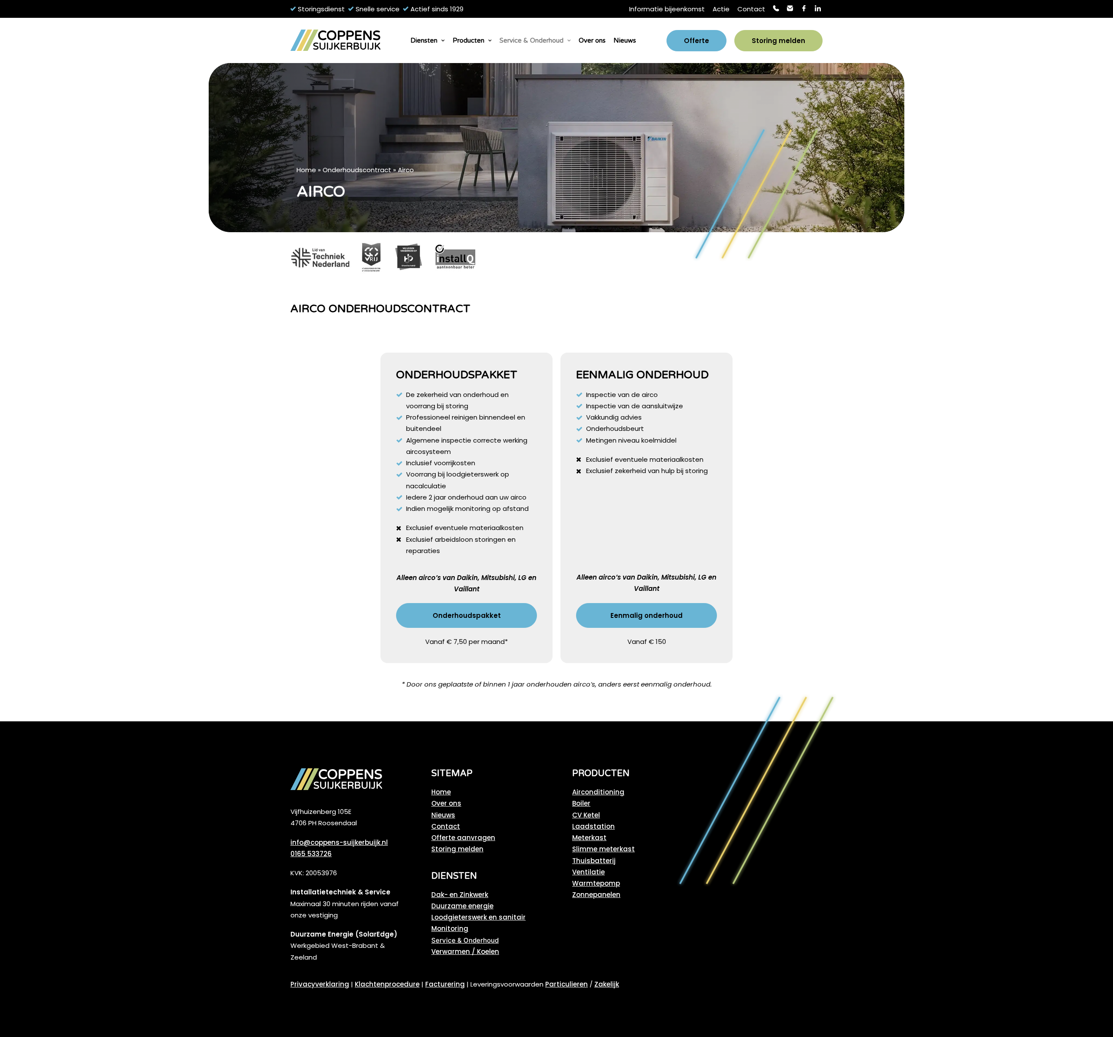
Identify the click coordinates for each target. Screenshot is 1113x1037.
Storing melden (457, 849)
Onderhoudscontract (357, 169)
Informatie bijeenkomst (667, 8)
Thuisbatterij (594, 860)
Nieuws (624, 40)
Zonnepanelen (596, 894)
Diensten (423, 40)
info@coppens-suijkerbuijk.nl (339, 842)
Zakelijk (606, 984)
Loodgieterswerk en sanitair (478, 917)
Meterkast (589, 837)
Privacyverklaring (319, 984)
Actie (721, 8)
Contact (751, 8)
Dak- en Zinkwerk (459, 894)
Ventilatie (588, 872)
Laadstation (593, 826)
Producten (468, 40)
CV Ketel (586, 815)
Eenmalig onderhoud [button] (646, 615)
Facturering (445, 984)
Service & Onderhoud (531, 40)
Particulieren (566, 984)
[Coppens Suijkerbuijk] (335, 40)
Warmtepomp (596, 883)
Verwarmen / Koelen (465, 951)
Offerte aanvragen (463, 837)
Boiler (581, 803)
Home (306, 169)
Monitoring (449, 928)
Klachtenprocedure (387, 984)
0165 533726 (311, 853)
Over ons (592, 40)
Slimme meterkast (603, 849)
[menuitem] (667, 9)
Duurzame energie (462, 905)
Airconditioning (598, 792)
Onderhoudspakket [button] (467, 615)
